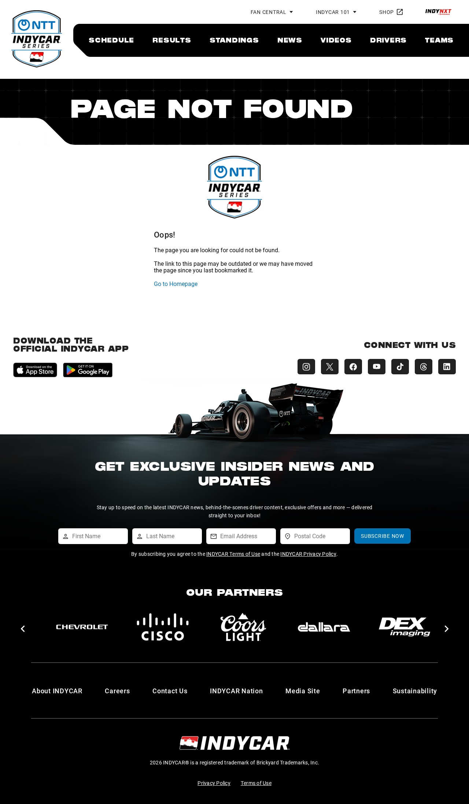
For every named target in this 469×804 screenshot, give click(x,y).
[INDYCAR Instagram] (306, 366)
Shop (386, 11)
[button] (22, 628)
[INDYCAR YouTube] (376, 366)
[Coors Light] (243, 627)
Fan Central (269, 11)
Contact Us (170, 690)
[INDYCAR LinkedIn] (447, 366)
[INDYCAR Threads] (423, 366)
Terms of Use (256, 782)
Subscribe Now (382, 535)
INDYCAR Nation (236, 690)
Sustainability (415, 690)
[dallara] (324, 627)
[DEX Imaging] (404, 627)
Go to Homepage (175, 283)
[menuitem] (111, 40)
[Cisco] (163, 627)
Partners (356, 690)
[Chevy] (82, 627)
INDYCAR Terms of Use (233, 553)
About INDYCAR (57, 690)
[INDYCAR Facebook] (353, 366)
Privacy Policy (213, 782)
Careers (117, 690)
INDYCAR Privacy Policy (308, 553)
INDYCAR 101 (333, 11)
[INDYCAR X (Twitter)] (330, 366)
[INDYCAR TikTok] (400, 366)
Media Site (302, 690)
